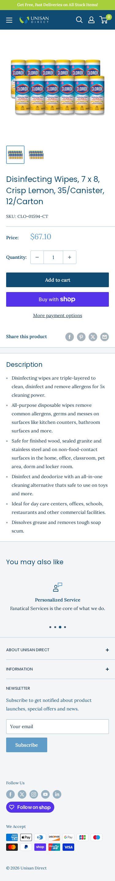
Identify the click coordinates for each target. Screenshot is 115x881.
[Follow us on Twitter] (22, 794)
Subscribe (26, 745)
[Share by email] (104, 336)
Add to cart (57, 280)
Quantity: (16, 257)
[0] (104, 19)
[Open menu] (9, 20)
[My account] (91, 19)
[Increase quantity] (69, 257)
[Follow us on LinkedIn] (57, 794)
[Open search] (79, 19)
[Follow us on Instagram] (33, 794)
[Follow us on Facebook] (10, 794)
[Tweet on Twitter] (93, 336)
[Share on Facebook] (69, 336)
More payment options (57, 315)
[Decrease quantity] (37, 257)
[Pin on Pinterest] (81, 336)
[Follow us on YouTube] (45, 794)
